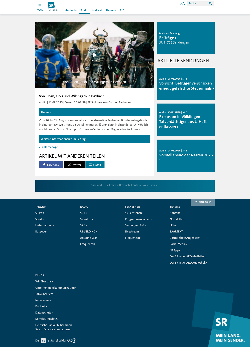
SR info (39, 213)
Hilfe (173, 225)
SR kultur (86, 219)
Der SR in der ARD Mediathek (188, 256)
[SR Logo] (53, 7)
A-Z (122, 10)
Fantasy (136, 185)
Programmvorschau (137, 219)
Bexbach (124, 185)
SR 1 (82, 213)
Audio (84, 10)
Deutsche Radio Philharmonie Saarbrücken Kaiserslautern (53, 327)
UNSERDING (88, 231)
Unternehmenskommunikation (55, 288)
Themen (111, 10)
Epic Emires (110, 185)
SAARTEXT (176, 231)
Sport (38, 219)
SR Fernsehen (133, 213)
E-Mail (97, 165)
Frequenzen (87, 244)
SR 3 (82, 225)
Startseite (71, 10)
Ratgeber (41, 231)
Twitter (76, 165)
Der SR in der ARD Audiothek (188, 263)
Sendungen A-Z (134, 225)
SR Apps (175, 250)
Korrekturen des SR (47, 319)
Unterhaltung (44, 225)
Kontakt (175, 213)
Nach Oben (205, 201)
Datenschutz (43, 312)
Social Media (178, 244)
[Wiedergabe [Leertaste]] (94, 55)
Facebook (52, 165)
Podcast (97, 10)
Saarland (96, 185)
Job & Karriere (44, 294)
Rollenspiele (150, 185)
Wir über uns (43, 281)
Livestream (132, 231)
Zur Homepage (48, 147)
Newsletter (177, 219)
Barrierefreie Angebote (184, 238)
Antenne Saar (88, 238)
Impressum (42, 300)
